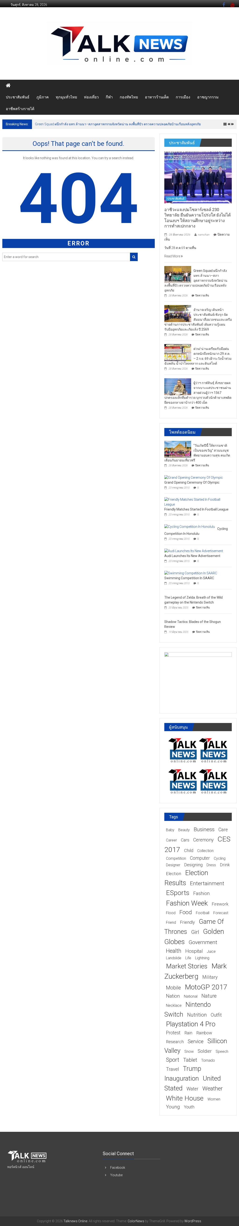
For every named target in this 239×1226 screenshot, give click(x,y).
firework (220, 904)
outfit (216, 1015)
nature (209, 996)
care (223, 829)
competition (176, 858)
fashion (201, 893)
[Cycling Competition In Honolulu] (189, 526)
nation (173, 996)
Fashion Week (187, 903)
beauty (184, 830)
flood (171, 913)
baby (170, 830)
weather (212, 1088)
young (173, 1107)
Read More (172, 256)
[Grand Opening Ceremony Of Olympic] (193, 477)
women (213, 1099)
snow (189, 1051)
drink (225, 864)
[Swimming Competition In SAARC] (190, 573)
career (171, 840)
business (204, 829)
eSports (177, 893)
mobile (173, 988)
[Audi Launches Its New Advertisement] (193, 551)
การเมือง (183, 97)
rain (188, 1032)
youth (189, 1106)
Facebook (117, 1167)
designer (173, 865)
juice (211, 951)
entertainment (207, 883)
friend (171, 922)
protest (173, 1032)
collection (205, 850)
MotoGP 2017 (206, 987)
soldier (205, 1051)
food (185, 912)
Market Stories (186, 966)
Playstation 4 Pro (190, 1024)
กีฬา (109, 97)
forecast (220, 913)
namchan (203, 234)
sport (172, 1060)
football (202, 913)
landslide (173, 958)
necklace (174, 1005)
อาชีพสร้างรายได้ (20, 109)
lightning (202, 958)
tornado (208, 1060)
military (210, 977)
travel (172, 1069)
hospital (194, 951)
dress (211, 865)
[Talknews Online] (8, 85)
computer (200, 858)
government (203, 942)
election (173, 873)
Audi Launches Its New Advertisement (192, 556)
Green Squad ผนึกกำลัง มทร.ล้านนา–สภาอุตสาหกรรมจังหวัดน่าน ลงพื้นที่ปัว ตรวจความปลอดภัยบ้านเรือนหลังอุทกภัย (118, 124)
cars (185, 840)
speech (222, 1051)
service (196, 1041)
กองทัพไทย (129, 97)
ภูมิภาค (42, 97)
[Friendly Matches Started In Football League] (196, 502)
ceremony (203, 840)
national (190, 996)
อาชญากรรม (208, 97)
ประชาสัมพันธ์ (17, 97)
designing (193, 864)
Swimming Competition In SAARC (189, 578)
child (188, 850)
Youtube (116, 1175)
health (173, 951)
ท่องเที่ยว (91, 97)
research (175, 1041)
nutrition (197, 1015)
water (192, 1089)
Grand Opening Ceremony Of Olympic (191, 482)
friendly (187, 922)
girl (195, 932)
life (188, 958)
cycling (219, 858)
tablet (190, 1060)
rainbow (204, 1032)
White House (185, 1098)
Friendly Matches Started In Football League (196, 509)
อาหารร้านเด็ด (157, 97)
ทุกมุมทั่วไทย (66, 97)
